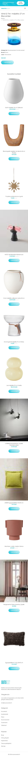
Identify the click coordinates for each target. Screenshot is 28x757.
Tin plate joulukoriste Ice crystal (14, 196)
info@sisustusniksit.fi (6, 703)
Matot (2, 717)
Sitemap (3, 746)
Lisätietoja (7, 62)
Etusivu (3, 18)
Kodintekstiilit (4, 714)
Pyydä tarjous (21, 3)
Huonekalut (4, 711)
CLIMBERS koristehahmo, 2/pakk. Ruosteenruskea (14, 444)
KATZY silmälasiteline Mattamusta (14, 254)
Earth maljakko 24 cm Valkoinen (14, 107)
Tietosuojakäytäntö (6, 743)
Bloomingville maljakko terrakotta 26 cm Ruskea (14, 152)
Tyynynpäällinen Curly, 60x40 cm (14, 662)
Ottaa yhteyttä (5, 738)
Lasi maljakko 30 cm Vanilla (14, 385)
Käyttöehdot (4, 740)
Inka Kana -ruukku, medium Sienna (14, 546)
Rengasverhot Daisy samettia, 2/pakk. (14, 604)
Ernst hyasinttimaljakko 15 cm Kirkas (14, 342)
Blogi (2, 735)
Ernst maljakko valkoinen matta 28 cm (14, 298)
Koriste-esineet (20, 50)
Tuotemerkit (4, 722)
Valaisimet (3, 725)
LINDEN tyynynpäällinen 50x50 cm (14, 502)
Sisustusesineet (12, 50)
